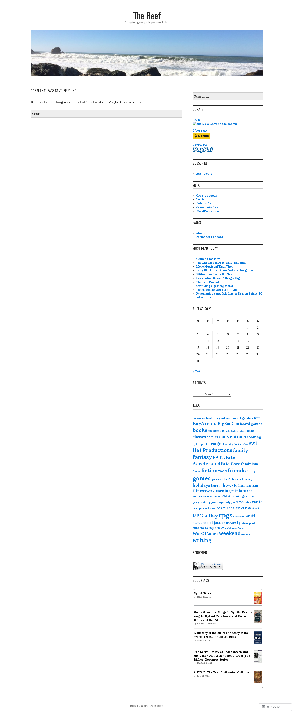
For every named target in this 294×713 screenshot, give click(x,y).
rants (257, 501)
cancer (214, 430)
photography (242, 496)
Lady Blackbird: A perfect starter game (224, 270)
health (229, 479)
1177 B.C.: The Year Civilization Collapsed (223, 672)
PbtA (226, 496)
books (200, 430)
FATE (219, 457)
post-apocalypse (223, 502)
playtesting (201, 502)
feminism (249, 464)
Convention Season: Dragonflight (219, 278)
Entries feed (205, 203)
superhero (200, 528)
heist (238, 479)
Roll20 (258, 508)
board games (251, 424)
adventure (229, 418)
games (202, 478)
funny (250, 471)
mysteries (214, 496)
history (247, 479)
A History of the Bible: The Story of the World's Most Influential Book (221, 635)
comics (212, 437)
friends (236, 470)
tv (222, 527)
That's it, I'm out (207, 282)
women (245, 534)
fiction (209, 470)
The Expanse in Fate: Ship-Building (221, 263)
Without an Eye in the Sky (214, 274)
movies (200, 496)
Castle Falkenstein (234, 431)
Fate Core (230, 463)
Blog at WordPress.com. (147, 706)
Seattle (197, 523)
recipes (198, 508)
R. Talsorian (243, 502)
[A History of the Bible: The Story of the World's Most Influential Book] (258, 643)
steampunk (248, 523)
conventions (232, 436)
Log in (200, 199)
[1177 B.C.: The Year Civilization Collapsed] (258, 682)
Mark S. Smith (204, 663)
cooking (254, 437)
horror (216, 485)
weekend (230, 533)
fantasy (202, 457)
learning (222, 490)
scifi (250, 516)
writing (202, 540)
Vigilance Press (234, 527)
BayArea (202, 423)
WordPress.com (207, 211)
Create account (207, 195)
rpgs (225, 515)
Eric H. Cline (204, 676)
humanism (248, 485)
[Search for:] (106, 114)
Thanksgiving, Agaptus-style (216, 290)
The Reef (147, 15)
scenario (239, 516)
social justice (214, 522)
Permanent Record (209, 237)
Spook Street (203, 593)
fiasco (197, 471)
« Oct (196, 371)
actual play (211, 418)
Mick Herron (204, 596)
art (257, 417)
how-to (230, 485)
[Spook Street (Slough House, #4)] (258, 603)
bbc (215, 424)
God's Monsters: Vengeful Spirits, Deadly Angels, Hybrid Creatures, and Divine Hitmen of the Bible (223, 616)
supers (214, 528)
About (200, 233)
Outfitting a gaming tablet (214, 286)
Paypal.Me (200, 145)
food (222, 470)
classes (199, 437)
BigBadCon (229, 423)
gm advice (217, 479)
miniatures (241, 490)
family (240, 450)
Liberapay (200, 130)
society (233, 522)
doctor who (241, 444)
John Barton (203, 640)
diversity (227, 444)
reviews (244, 508)
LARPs (210, 491)
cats (250, 431)
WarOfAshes (205, 533)
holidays (201, 485)
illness (199, 490)
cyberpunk (200, 444)
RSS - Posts (204, 174)
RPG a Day (205, 516)
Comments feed (207, 207)
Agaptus (246, 418)
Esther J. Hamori (206, 623)
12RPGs (197, 418)
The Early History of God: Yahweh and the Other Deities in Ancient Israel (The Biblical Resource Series (222, 655)
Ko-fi (196, 120)
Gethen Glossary (208, 259)
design (215, 443)
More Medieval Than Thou (214, 266)
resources (225, 508)
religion (210, 508)
